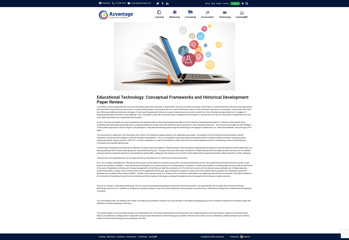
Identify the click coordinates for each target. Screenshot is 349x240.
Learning (159, 17)
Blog (213, 3)
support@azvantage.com (139, 3)
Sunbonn (246, 237)
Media (218, 3)
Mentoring (174, 17)
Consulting (190, 17)
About (207, 3)
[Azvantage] (116, 13)
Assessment (207, 17)
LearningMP (242, 17)
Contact (226, 3)
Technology (225, 17)
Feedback (104, 3)
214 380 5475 (119, 3)
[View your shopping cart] (242, 3)
